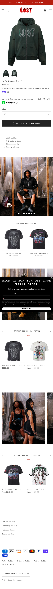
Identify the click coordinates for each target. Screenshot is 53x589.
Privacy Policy (36, 304)
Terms (42, 304)
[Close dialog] (51, 278)
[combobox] (4, 298)
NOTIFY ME (26, 309)
